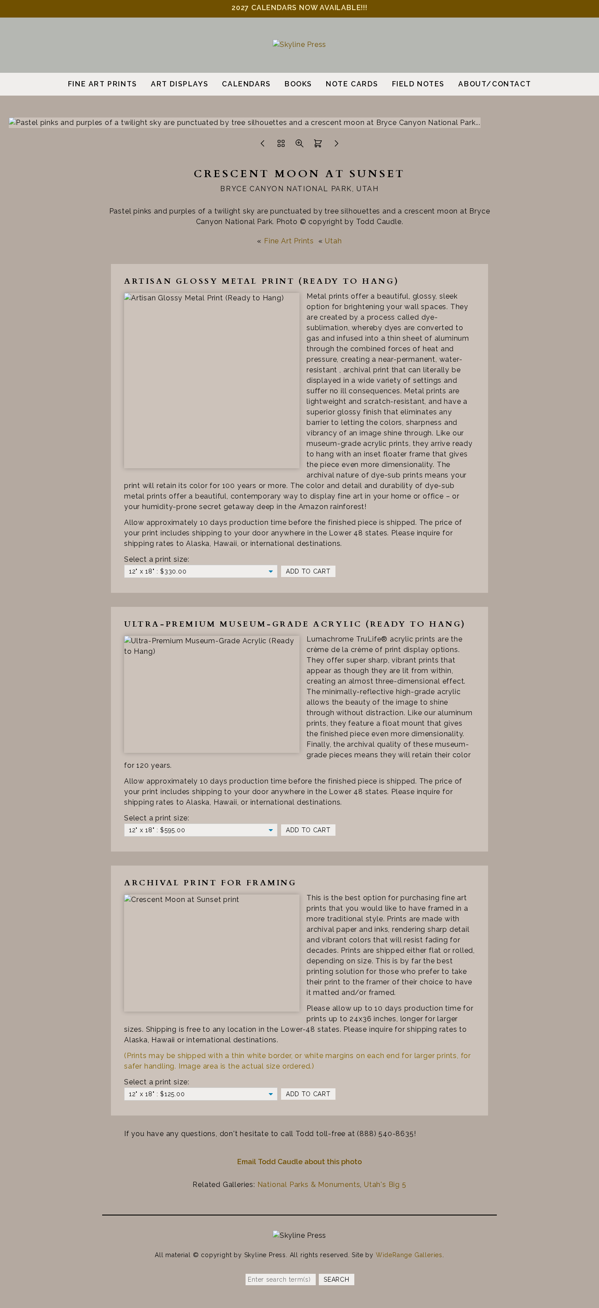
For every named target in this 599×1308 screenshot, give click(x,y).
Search (336, 1279)
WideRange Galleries (409, 1254)
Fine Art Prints (102, 84)
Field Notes (418, 84)
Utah (333, 241)
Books (298, 84)
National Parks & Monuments (308, 1184)
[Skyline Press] (299, 44)
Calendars (246, 84)
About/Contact (494, 84)
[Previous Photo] (262, 146)
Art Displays (179, 84)
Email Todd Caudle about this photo (299, 1162)
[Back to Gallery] (281, 146)
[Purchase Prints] (318, 146)
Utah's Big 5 (385, 1184)
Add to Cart (308, 571)
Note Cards (352, 84)
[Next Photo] (336, 146)
